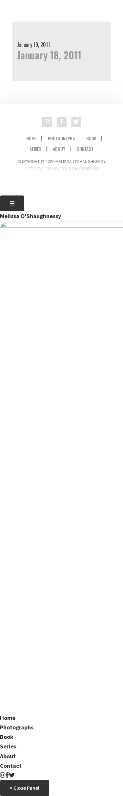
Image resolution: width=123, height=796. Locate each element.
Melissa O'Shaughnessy (30, 216)
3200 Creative (83, 169)
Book (91, 138)
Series (35, 149)
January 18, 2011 (49, 55)
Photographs (61, 138)
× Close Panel (24, 788)
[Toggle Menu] (12, 203)
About (59, 149)
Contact (85, 149)
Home (31, 138)
